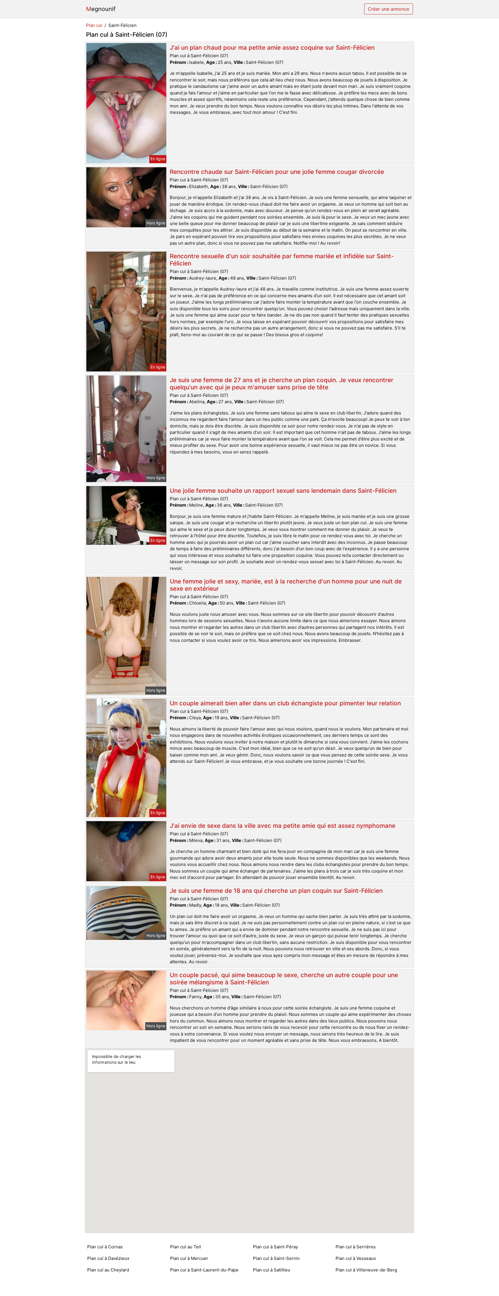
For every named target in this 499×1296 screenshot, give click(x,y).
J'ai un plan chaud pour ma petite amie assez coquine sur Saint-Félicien (272, 47)
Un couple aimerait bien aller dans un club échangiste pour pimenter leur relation (285, 703)
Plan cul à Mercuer (189, 1258)
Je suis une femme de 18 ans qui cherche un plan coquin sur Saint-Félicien (276, 890)
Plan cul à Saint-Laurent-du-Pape (204, 1270)
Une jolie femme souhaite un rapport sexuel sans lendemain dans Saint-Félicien (283, 490)
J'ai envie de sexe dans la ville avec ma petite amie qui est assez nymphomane (282, 825)
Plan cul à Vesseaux (356, 1258)
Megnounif (101, 8)
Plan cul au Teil (185, 1246)
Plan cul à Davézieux (108, 1258)
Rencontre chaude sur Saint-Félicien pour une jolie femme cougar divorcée (277, 171)
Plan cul (94, 25)
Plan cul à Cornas (105, 1246)
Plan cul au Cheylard (108, 1270)
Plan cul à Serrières (356, 1246)
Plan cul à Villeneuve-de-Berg (366, 1270)
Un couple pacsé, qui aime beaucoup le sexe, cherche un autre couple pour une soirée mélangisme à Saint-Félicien (284, 978)
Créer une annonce (388, 9)
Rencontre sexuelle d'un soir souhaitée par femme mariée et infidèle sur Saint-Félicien (282, 259)
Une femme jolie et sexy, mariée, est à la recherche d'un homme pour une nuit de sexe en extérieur (286, 585)
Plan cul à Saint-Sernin (276, 1258)
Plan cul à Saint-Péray (275, 1246)
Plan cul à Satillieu (271, 1270)
